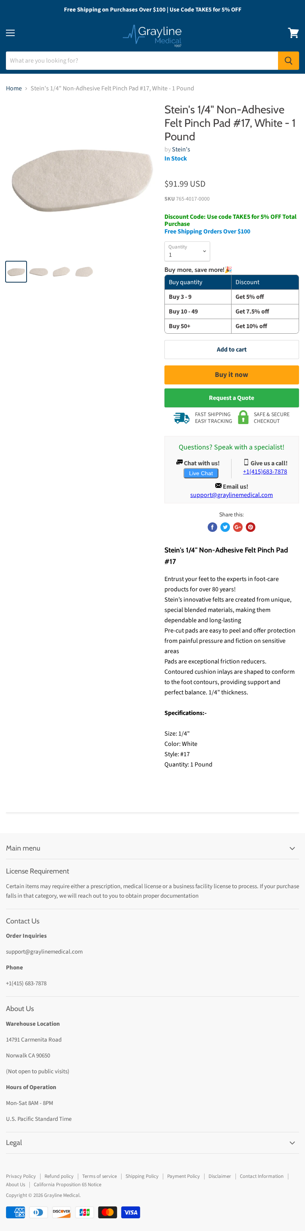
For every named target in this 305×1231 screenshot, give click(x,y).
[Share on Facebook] (212, 527)
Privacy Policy (21, 1176)
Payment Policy (183, 1176)
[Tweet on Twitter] (225, 527)
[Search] (288, 61)
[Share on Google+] (238, 527)
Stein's (181, 149)
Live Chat (201, 473)
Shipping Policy (141, 1176)
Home (14, 88)
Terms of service (99, 1176)
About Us (15, 1184)
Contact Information (262, 1176)
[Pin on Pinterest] (250, 527)
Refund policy (58, 1176)
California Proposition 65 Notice (67, 1184)
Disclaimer (219, 1176)
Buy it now (231, 375)
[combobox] (142, 61)
